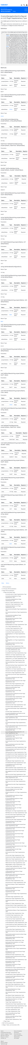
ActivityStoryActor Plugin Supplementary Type (16, 594)
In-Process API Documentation (9, 588)
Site (21, 5)
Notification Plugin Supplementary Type (14, 880)
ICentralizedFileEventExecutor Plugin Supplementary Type (14, 699)
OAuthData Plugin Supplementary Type (14, 896)
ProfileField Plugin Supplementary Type (14, 915)
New (26, 10)
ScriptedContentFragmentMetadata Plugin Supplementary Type (15, 977)
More (14, 11)
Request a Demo (4, 1036)
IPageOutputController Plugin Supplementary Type (16, 785)
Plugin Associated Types (9, 592)
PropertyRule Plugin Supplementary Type (15, 920)
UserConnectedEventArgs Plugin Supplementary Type (13, 1014)
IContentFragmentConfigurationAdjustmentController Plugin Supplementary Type (16, 717)
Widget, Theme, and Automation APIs (11, 1024)
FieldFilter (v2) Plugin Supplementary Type (15, 660)
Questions (16, 1032)
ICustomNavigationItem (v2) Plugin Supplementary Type (13, 729)
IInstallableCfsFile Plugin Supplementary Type (16, 762)
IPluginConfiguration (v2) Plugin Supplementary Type (16, 793)
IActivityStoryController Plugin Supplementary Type (16, 675)
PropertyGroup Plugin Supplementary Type (15, 918)
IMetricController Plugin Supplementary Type (16, 774)
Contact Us (3, 1038)
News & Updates (18, 1031)
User (26, 5)
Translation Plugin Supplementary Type (14, 1007)
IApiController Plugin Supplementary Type (15, 683)
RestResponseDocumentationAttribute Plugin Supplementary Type (16, 957)
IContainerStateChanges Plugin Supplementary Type (16, 709)
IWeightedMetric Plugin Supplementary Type (15, 864)
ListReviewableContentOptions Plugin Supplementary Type (14, 872)
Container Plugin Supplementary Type (14, 628)
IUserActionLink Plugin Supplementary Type (15, 857)
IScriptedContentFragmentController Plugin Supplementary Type (15, 817)
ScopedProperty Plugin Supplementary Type (15, 974)
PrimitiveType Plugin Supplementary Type (15, 913)
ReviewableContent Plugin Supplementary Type (16, 959)
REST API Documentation (8, 1023)
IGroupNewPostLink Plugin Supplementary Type (16, 754)
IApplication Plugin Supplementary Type (14, 685)
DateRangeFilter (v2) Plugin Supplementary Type (15, 640)
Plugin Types (7, 1021)
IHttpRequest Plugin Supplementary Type (15, 760)
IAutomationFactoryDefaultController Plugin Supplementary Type (15, 694)
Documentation (17, 1034)
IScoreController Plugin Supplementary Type (15, 814)
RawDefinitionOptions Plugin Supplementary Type (15, 932)
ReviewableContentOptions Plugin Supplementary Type (13, 965)
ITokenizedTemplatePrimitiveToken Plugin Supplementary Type (15, 837)
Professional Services (6, 1032)
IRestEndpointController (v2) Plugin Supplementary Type (13, 808)
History (7, 583)
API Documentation (7, 586)
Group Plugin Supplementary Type (13, 667)
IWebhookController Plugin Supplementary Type (16, 860)
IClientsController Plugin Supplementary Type (16, 704)
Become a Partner (5, 1035)
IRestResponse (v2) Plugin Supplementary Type (16, 812)
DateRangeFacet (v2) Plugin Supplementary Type (15, 634)
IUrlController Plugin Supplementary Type (15, 855)
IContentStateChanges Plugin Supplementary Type (16, 723)
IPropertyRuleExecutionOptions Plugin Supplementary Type (14, 796)
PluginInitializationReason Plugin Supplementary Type (16, 911)
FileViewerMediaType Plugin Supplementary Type (15, 663)
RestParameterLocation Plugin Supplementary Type (16, 949)
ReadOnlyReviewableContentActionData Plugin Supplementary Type (16, 935)
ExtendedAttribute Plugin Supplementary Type (16, 652)
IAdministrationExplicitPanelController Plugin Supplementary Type (15, 681)
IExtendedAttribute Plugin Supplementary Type (16, 747)
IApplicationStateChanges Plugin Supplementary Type (13, 688)
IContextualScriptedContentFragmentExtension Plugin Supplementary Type (16, 726)
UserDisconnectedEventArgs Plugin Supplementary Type (13, 1017)
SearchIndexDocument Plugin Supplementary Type (16, 993)
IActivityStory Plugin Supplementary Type (15, 672)
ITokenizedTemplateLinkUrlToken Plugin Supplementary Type (14, 834)
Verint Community (18, 1035)
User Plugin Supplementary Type (13, 1011)
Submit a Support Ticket (6, 1034)
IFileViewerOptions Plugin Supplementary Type (16, 752)
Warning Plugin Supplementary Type (14, 1019)
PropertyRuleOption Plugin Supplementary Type (16, 922)
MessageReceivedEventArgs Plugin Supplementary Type (13, 878)
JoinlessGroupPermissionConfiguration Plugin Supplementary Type (16, 869)
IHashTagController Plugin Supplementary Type (16, 755)
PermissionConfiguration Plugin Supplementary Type (16, 908)
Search (24, 5)
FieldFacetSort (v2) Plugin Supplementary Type (16, 658)
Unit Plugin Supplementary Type (13, 1009)
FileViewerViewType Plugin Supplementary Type (16, 665)
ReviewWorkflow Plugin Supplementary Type (15, 967)
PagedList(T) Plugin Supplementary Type (15, 903)
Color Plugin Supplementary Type (13, 626)
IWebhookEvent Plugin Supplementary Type (15, 862)
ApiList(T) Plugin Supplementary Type (14, 602)
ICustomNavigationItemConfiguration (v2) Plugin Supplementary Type (15, 732)
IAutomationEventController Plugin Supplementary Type (13, 691)
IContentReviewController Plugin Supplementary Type (16, 720)
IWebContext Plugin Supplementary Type (15, 859)
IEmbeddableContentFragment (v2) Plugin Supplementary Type (15, 735)
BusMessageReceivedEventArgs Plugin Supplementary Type (14, 622)
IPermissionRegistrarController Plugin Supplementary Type (14, 790)
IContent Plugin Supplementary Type (14, 711)
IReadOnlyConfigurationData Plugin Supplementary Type (13, 805)
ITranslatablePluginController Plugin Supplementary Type (13, 850)
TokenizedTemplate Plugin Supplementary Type (16, 1005)
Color (7, 35)
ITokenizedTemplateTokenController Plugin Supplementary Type (15, 843)
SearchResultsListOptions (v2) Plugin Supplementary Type (14, 999)
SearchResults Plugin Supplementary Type (15, 997)
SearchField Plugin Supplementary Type (14, 984)
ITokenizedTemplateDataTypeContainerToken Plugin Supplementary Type (16, 825)
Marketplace (17, 1036)
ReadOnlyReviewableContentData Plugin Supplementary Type (14, 938)
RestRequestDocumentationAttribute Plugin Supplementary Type (15, 952)
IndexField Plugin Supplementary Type (14, 779)
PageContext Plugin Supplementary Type (15, 898)
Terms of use (4, 1044)
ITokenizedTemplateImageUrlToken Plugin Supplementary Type (15, 831)
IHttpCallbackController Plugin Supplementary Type (16, 758)
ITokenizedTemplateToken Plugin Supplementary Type (13, 840)
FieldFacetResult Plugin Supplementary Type (15, 656)
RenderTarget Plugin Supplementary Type (15, 940)
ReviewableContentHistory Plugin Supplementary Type (13, 962)
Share (2, 583)
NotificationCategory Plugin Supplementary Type (15, 885)
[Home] (5, 5)
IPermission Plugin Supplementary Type (14, 787)
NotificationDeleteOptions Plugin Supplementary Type (13, 891)
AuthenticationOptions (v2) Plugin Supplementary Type (13, 606)
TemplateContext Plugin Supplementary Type (16, 1003)
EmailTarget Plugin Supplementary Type (14, 646)
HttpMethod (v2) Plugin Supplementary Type (16, 668)
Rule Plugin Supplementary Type (13, 972)
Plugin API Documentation (8, 590)
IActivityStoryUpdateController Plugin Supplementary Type (14, 678)
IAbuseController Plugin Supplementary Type (16, 670)
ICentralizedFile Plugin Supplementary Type (15, 696)
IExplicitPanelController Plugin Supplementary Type (16, 742)
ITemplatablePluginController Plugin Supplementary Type (13, 822)
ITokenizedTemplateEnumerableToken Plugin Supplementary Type (15, 828)
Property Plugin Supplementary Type (14, 917)
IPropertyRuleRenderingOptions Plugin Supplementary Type (14, 799)
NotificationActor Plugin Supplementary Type (16, 882)
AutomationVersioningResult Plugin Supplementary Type (13, 616)
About (2, 1041)
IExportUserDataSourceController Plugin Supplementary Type (15, 745)
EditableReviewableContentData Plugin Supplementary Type (14, 643)
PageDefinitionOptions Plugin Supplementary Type (16, 901)
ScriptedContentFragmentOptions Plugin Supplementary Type (15, 980)
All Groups (16, 1038)
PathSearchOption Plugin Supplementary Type (16, 905)
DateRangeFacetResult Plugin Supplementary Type (16, 637)
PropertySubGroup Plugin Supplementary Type (16, 924)
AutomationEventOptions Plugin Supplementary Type (16, 613)
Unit (7, 46)
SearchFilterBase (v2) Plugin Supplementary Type (15, 986)
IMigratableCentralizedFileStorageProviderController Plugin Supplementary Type (16, 777)
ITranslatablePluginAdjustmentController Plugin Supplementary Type (16, 847)
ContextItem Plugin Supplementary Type (15, 631)
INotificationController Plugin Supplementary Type (15, 782)
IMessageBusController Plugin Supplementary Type (16, 772)
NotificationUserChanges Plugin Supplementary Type (16, 894)
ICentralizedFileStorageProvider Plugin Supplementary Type (14, 702)
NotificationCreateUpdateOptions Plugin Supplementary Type (15, 888)
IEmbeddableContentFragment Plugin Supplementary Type (14, 738)
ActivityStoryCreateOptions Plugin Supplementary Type (13, 597)
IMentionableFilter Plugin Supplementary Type (16, 767)
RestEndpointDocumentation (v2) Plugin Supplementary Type (15, 943)
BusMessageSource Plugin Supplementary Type (16, 624)
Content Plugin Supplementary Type (14, 630)
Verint (2, 1031)
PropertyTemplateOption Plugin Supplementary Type (16, 927)
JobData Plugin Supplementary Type (14, 866)
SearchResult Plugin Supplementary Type (15, 995)
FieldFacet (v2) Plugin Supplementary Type (15, 654)
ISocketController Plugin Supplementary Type (16, 819)
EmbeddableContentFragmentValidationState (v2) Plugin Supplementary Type (16, 648)
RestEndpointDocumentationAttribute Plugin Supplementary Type (15, 946)
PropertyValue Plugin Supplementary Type (15, 929)
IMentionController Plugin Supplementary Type (16, 769)
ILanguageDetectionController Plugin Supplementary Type (14, 765)
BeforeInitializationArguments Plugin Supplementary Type (14, 619)
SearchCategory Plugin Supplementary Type (15, 982)
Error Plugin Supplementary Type (13, 651)
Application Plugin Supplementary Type (14, 604)
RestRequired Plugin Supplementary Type (15, 954)
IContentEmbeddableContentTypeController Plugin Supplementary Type (15, 714)
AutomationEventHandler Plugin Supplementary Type (16, 609)
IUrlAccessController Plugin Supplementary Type (15, 853)
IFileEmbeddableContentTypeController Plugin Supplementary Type (16, 750)
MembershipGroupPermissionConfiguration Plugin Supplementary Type (15, 875)
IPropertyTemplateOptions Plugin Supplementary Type (13, 802)
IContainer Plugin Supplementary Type (14, 706)
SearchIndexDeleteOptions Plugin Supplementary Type (13, 990)
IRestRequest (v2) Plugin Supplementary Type (16, 810)
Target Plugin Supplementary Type (13, 1002)
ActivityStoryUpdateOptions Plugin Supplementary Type (13, 600)
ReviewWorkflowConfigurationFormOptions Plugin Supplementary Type (15, 970)
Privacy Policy (4, 1042)
